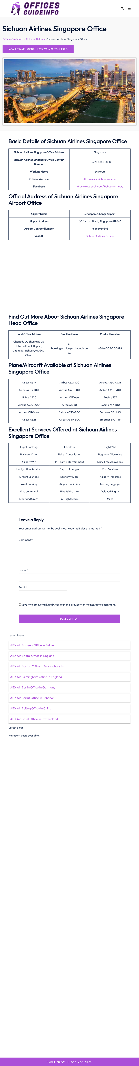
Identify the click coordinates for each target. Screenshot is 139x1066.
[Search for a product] (122, 8)
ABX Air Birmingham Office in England (36, 677)
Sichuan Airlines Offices (100, 236)
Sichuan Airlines (35, 39)
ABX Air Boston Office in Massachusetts (37, 666)
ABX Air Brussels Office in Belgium (33, 645)
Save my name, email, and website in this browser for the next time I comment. (68, 604)
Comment (26, 539)
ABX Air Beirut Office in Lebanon (32, 698)
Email (23, 587)
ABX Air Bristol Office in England (32, 656)
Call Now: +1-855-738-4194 (69, 1062)
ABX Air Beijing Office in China (30, 708)
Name (23, 570)
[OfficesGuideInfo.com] (35, 8)
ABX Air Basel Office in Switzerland (34, 719)
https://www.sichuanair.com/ (100, 179)
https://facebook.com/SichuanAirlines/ (99, 186)
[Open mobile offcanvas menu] (129, 8)
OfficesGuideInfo (13, 39)
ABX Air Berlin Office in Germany (32, 687)
